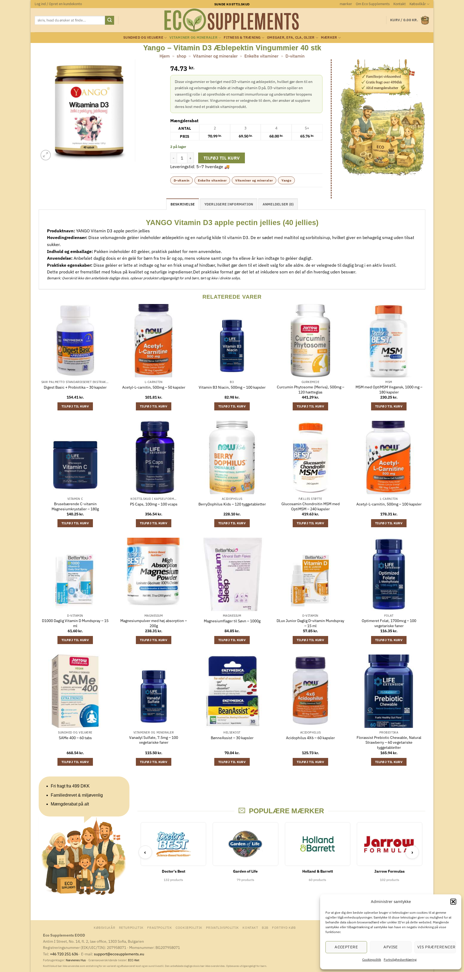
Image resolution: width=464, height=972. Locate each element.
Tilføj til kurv (222, 158)
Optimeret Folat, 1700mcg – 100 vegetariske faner (389, 623)
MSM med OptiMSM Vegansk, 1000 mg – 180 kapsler (389, 390)
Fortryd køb (284, 927)
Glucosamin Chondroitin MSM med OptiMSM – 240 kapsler (310, 506)
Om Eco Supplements (373, 4)
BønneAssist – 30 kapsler (232, 737)
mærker (346, 4)
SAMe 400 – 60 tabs (75, 737)
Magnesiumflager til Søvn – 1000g (232, 621)
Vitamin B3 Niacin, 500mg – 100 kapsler (232, 387)
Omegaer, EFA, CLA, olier (290, 37)
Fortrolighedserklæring (400, 959)
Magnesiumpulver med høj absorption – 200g (153, 623)
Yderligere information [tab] (228, 204)
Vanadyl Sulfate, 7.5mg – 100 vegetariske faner (153, 740)
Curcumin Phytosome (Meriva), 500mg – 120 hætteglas (310, 390)
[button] (453, 901)
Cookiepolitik (371, 959)
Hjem (165, 56)
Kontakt (399, 4)
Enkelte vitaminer (261, 56)
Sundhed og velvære (143, 37)
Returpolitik (131, 927)
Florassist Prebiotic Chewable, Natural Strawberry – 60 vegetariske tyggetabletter (389, 742)
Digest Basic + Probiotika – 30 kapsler (75, 387)
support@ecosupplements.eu (119, 953)
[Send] (109, 20)
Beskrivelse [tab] (183, 204)
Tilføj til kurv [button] (75, 406)
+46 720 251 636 (64, 953)
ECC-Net (133, 960)
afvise (390, 946)
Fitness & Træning (242, 37)
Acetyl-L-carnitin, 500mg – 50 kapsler (153, 387)
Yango (286, 180)
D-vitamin (295, 56)
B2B (265, 927)
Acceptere (346, 946)
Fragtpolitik (159, 927)
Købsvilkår (417, 4)
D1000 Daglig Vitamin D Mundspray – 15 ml (75, 623)
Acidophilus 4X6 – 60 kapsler (310, 737)
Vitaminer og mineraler (193, 37)
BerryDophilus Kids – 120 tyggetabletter (232, 504)
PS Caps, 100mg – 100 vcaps (153, 504)
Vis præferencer (436, 946)
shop (181, 56)
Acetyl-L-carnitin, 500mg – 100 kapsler (389, 504)
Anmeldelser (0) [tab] (278, 204)
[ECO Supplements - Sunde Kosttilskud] (232, 20)
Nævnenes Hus (76, 960)
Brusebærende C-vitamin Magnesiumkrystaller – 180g (75, 506)
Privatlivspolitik (222, 927)
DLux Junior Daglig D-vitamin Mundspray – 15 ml (310, 623)
